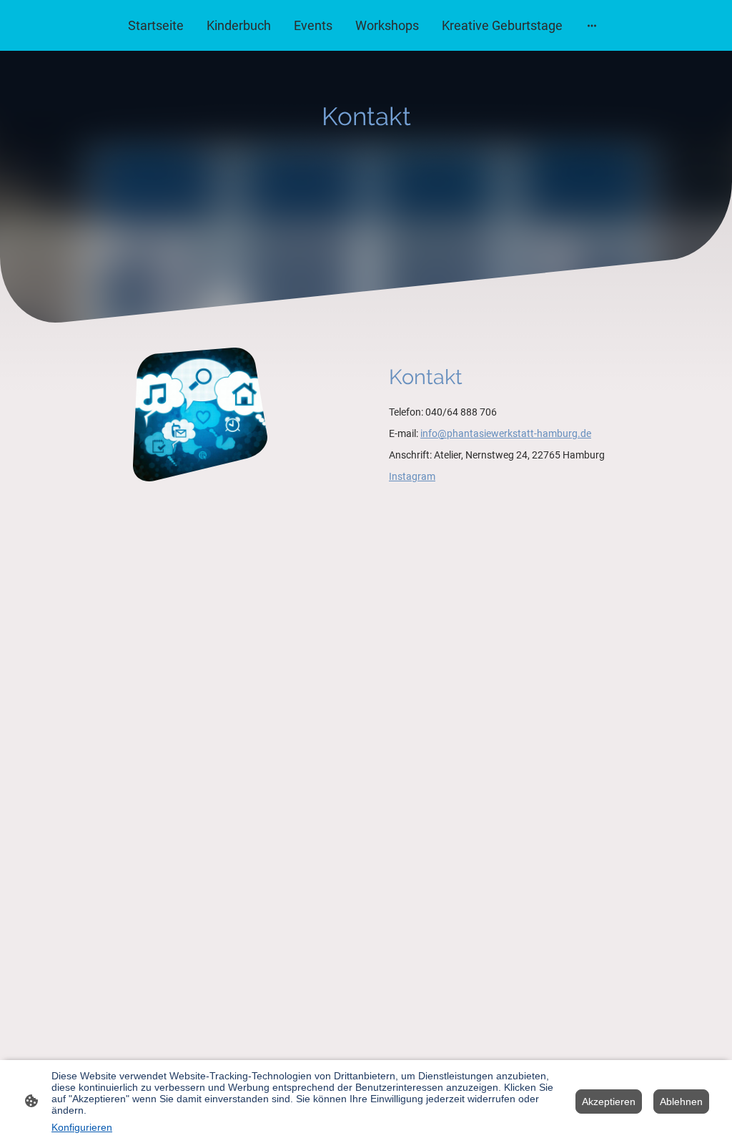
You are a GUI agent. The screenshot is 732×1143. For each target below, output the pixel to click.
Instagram (412, 476)
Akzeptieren (608, 1101)
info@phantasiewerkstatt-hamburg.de (505, 433)
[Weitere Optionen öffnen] (592, 25)
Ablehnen (681, 1101)
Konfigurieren (81, 1127)
